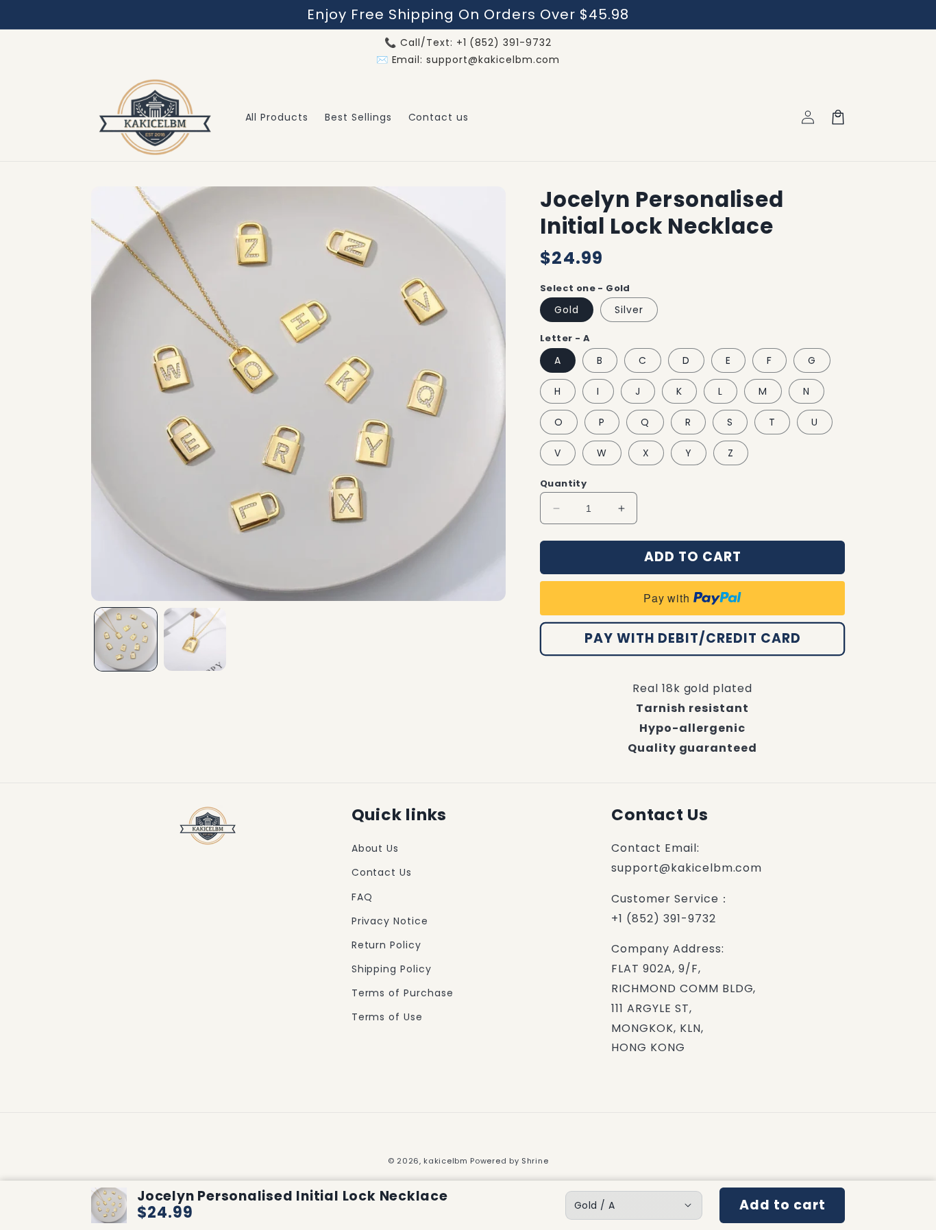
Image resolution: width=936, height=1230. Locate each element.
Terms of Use (387, 1017)
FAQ (362, 897)
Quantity (563, 483)
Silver (629, 310)
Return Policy (386, 945)
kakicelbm (445, 1160)
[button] (838, 117)
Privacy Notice (390, 921)
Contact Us (382, 872)
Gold (566, 310)
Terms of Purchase (403, 993)
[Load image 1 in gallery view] (126, 639)
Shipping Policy (392, 969)
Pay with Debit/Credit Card (692, 638)
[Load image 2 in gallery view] (195, 639)
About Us (375, 848)
